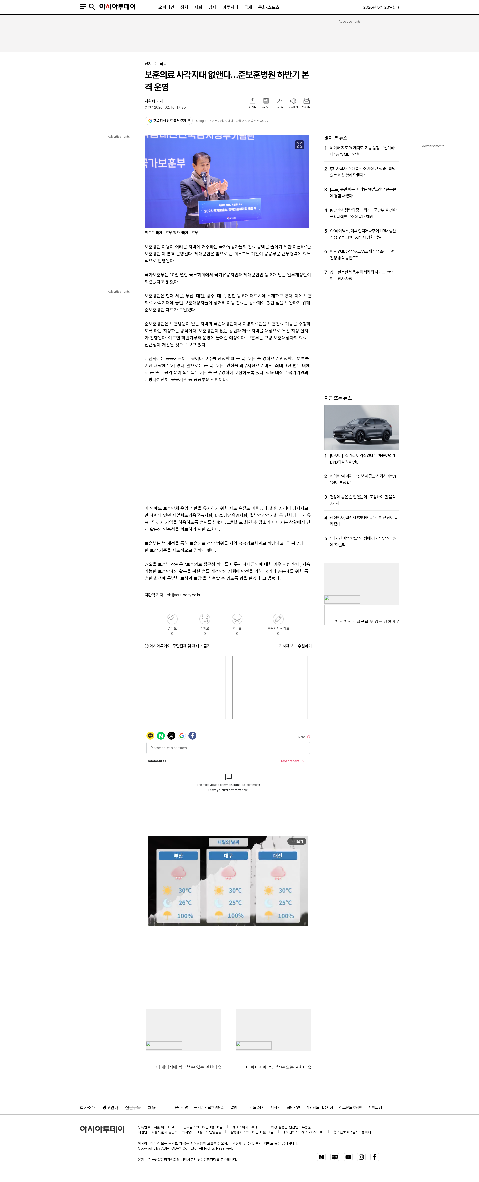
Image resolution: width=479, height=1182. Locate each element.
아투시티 (230, 7)
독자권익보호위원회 (209, 1107)
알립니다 (237, 1107)
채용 (152, 1107)
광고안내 (110, 1107)
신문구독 (133, 1107)
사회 (198, 7)
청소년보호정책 (351, 1107)
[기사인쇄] (306, 101)
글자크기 (279, 107)
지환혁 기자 (154, 101)
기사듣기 (293, 107)
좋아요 (172, 619)
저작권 (275, 1107)
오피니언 (166, 7)
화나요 (237, 619)
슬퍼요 (204, 619)
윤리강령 (181, 1107)
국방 (163, 63)
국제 (248, 7)
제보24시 (257, 1107)
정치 (184, 7)
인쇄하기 (306, 107)
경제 (212, 7)
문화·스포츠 (268, 7)
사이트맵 (375, 1107)
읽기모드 (266, 107)
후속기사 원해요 (278, 619)
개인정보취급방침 (319, 1107)
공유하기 (252, 107)
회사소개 (87, 1107)
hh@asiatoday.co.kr (183, 595)
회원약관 (293, 1107)
